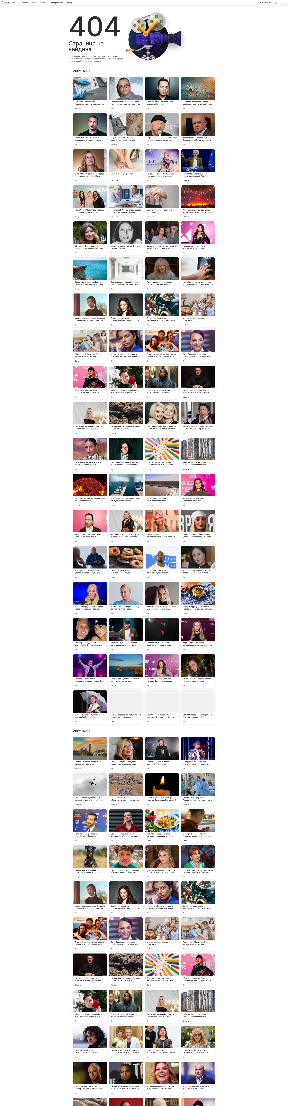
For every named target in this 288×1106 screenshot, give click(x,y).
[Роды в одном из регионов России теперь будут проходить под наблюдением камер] (198, 1079)
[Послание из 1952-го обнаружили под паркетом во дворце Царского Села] (126, 1079)
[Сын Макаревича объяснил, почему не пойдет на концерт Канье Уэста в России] (90, 779)
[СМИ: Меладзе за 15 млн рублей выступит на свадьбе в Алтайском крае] (198, 707)
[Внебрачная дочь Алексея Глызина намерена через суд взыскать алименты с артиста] (198, 1042)
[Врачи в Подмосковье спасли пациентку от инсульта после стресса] (162, 851)
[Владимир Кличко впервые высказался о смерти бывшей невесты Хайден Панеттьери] (90, 130)
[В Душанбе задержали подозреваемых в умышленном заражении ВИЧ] (90, 94)
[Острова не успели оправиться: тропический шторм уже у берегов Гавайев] (162, 959)
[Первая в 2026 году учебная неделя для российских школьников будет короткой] (90, 346)
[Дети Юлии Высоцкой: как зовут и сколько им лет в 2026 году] (90, 166)
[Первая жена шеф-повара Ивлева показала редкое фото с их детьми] (162, 130)
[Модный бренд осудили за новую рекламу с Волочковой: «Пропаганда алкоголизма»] (126, 599)
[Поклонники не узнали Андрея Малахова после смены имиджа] (126, 455)
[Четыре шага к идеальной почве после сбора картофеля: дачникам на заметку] (126, 419)
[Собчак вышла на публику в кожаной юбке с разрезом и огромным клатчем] (90, 707)
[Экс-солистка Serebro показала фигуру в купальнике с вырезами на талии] (126, 923)
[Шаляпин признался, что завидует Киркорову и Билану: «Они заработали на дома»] (162, 707)
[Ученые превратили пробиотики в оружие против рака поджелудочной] (126, 707)
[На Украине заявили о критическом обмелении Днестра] (162, 491)
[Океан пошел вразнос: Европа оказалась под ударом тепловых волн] (90, 274)
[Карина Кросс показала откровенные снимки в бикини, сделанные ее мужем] (198, 635)
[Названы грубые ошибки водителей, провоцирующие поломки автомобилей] (162, 635)
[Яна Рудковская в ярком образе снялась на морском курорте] (126, 527)
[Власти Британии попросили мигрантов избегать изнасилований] (90, 1042)
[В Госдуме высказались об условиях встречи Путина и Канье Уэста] (90, 563)
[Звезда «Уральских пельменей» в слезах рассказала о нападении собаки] (198, 563)
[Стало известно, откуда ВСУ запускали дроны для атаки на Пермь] (90, 1079)
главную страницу (92, 61)
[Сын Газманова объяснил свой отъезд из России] (162, 94)
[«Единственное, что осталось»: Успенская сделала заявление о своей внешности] (90, 923)
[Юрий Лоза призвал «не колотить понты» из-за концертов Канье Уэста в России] (198, 419)
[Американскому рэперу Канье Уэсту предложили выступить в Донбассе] (198, 202)
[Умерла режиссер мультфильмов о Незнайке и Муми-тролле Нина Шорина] (90, 310)
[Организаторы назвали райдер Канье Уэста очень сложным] (126, 815)
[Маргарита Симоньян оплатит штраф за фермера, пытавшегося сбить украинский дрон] (126, 346)
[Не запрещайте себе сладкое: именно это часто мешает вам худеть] (90, 815)
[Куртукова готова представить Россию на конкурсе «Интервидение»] (198, 491)
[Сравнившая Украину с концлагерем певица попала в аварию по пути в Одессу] (162, 743)
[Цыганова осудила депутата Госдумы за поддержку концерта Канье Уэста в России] (126, 1042)
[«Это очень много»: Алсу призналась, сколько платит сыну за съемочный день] (90, 382)
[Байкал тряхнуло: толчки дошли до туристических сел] (126, 671)
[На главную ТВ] (7, 2)
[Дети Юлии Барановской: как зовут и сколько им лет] (90, 455)
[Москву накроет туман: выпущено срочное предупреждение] (90, 851)
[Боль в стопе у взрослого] (126, 166)
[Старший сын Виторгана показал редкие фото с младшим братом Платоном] (162, 346)
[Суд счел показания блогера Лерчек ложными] (198, 996)
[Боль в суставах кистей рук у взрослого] (162, 202)
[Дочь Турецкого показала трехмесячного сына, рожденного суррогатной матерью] (198, 851)
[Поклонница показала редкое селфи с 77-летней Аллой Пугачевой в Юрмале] (162, 274)
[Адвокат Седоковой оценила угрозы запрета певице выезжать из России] (198, 527)
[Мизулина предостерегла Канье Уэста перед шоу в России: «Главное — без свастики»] (90, 599)
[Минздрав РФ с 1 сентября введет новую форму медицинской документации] (126, 202)
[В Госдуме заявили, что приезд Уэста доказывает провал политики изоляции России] (162, 382)
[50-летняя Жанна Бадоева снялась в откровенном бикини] (90, 238)
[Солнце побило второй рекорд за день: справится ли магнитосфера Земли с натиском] (90, 491)
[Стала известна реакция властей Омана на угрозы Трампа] (162, 815)
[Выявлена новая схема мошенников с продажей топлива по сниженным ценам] (162, 310)
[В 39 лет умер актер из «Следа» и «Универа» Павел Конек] (198, 779)
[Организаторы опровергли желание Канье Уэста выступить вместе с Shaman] (126, 959)
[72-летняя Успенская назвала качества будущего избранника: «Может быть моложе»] (198, 743)
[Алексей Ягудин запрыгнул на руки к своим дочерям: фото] (126, 635)
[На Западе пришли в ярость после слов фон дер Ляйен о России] (198, 166)
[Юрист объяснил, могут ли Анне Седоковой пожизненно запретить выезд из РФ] (162, 599)
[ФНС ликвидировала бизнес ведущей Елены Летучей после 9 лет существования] (126, 887)
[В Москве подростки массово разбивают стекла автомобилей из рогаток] (198, 94)
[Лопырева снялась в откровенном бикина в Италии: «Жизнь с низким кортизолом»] (162, 527)
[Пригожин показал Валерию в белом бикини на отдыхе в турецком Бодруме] (90, 419)
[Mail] (3, 2)
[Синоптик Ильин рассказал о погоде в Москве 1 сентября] (126, 743)
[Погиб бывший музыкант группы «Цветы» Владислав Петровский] (162, 1079)
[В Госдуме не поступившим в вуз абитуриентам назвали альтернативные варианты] (126, 491)
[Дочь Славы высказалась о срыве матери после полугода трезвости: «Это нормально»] (198, 346)
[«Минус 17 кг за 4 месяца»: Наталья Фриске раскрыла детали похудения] (162, 671)
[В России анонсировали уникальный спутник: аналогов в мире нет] (198, 923)
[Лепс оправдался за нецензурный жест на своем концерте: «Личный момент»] (126, 779)
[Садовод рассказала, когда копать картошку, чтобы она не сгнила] (90, 996)
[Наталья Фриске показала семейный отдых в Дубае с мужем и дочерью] (198, 815)
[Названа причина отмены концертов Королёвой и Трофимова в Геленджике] (198, 238)
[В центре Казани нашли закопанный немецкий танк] (126, 130)
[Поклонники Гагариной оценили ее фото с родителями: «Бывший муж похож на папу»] (162, 419)
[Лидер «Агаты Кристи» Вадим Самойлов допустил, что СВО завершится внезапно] (90, 887)
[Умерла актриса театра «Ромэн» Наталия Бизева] (126, 238)
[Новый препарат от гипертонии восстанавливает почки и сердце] (198, 274)
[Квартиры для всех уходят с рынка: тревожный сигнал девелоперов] (198, 455)
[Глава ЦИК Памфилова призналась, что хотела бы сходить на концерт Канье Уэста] (162, 563)
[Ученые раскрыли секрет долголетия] (198, 310)
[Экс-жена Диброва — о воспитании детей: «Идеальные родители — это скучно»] (90, 959)
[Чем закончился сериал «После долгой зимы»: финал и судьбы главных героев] (162, 996)
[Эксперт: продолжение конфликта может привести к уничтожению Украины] (162, 887)
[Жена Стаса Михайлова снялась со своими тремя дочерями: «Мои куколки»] (90, 202)
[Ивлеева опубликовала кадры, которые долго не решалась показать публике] (126, 382)
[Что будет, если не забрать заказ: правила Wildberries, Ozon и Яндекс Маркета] (198, 959)
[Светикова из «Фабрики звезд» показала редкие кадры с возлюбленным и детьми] (198, 671)
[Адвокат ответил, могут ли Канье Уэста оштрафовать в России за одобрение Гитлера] (198, 887)
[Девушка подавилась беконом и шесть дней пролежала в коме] (126, 274)
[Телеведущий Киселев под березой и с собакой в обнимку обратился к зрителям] (198, 130)
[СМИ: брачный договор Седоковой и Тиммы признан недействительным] (90, 635)
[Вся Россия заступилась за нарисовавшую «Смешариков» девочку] (162, 455)
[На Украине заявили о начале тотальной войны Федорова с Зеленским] (198, 382)
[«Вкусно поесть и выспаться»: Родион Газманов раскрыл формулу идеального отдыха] (90, 527)
